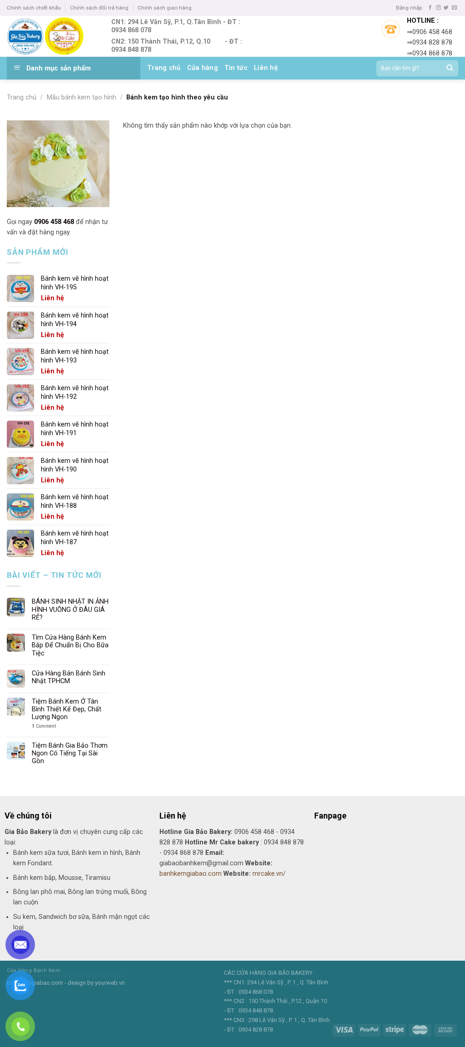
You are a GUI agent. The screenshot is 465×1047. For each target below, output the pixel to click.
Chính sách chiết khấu (34, 8)
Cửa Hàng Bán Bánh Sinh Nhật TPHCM (68, 677)
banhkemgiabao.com (190, 874)
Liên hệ (266, 68)
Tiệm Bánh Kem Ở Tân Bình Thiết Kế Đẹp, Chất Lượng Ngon (66, 709)
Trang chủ (164, 68)
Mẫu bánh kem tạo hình (81, 97)
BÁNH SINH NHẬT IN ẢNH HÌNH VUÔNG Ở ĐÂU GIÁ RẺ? (70, 609)
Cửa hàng (202, 68)
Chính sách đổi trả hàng (99, 8)
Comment (44, 726)
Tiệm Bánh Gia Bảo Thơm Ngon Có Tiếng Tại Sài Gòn (70, 753)
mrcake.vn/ (269, 874)
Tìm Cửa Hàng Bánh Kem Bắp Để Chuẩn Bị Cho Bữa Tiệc (70, 645)
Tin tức (235, 68)
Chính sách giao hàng (165, 8)
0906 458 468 (54, 222)
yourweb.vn (110, 982)
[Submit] (449, 68)
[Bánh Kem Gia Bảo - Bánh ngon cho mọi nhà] (52, 36)
